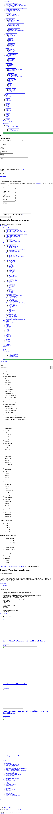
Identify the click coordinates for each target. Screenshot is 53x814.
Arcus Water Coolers (10, 18)
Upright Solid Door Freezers (14, 29)
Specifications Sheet (4, 613)
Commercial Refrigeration (11, 3)
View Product (6, 645)
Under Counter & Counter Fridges (15, 23)
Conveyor (10, 56)
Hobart (7, 105)
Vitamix (7, 508)
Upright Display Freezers (13, 28)
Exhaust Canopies (9, 11)
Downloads (5, 586)
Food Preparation (12, 70)
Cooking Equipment (10, 34)
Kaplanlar (8, 108)
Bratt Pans (10, 36)
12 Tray (7, 558)
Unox (7, 505)
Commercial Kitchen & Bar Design (13, 4)
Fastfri (7, 454)
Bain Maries (11, 73)
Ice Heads (10, 65)
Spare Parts (5, 123)
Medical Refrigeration (10, 88)
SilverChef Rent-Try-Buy (13, 15)
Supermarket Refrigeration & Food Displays (15, 76)
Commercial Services (7, 1)
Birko (7, 432)
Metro (7, 477)
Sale (4, 133)
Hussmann (8, 462)
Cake (9, 85)
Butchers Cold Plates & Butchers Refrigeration (16, 8)
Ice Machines (8, 63)
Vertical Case (11, 78)
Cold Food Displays (12, 75)
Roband (7, 488)
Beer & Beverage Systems (11, 6)
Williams (7, 118)
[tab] (28, 585)
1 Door (7, 523)
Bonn (7, 436)
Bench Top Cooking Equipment (15, 69)
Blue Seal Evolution (10, 96)
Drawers (8, 531)
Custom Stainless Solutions (11, 766)
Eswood (7, 101)
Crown (7, 447)
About (4, 124)
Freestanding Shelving (10, 91)
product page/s (39, 183)
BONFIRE (2, 813)
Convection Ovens (12, 50)
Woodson (8, 516)
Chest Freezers (11, 31)
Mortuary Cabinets (12, 90)
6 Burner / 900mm (10, 547)
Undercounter (11, 61)
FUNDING (8, 13)
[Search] (51, 367)
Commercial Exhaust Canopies (12, 765)
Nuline (7, 482)
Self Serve (10, 81)
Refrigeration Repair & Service (12, 778)
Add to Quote (3, 583)
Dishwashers (8, 55)
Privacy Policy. (22, 169)
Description (5, 585)
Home (1, 566)
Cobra (7, 99)
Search (1, 365)
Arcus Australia (3, 225)
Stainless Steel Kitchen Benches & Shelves (15, 93)
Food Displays (9, 790)
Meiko (7, 473)
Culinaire (7, 449)
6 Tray (7, 560)
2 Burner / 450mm (9, 540)
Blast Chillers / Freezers (11, 33)
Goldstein (8, 104)
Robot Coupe (8, 110)
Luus (7, 471)
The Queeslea (11, 129)
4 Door (7, 529)
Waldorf (7, 115)
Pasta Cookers (11, 44)
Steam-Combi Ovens (12, 53)
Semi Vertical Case (12, 79)
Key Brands (5, 94)
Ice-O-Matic (8, 106)
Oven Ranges (11, 43)
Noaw (7, 480)
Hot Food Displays (12, 74)
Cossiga (7, 445)
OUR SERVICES (7, 763)
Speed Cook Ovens (12, 54)
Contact (4, 131)
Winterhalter (8, 119)
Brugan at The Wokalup (13, 126)
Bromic (7, 98)
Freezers (7, 26)
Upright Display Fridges (13, 20)
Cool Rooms (8, 797)
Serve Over (10, 80)
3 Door (7, 527)
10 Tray (7, 556)
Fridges (7, 782)
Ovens (7, 384)
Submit (2, 170)
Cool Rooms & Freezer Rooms (12, 9)
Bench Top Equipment (10, 68)
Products (5, 16)
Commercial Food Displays (11, 71)
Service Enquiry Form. (10, 121)
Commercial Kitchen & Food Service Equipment (16, 5)
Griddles (10, 41)
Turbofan (8, 114)
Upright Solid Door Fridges (14, 21)
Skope (7, 499)
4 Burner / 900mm (9, 545)
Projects (7, 125)
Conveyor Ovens (12, 51)
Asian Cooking (11, 35)
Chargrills (10, 38)
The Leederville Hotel (13, 128)
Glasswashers (11, 58)
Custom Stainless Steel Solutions (13, 10)
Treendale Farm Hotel (13, 130)
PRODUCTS (6, 779)
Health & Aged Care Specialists (12, 769)
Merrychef (8, 109)
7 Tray (7, 562)
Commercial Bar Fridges (13, 25)
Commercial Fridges (10, 19)
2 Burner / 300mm (9, 538)
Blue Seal (8, 434)
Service (4, 120)
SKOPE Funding (12, 14)
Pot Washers (11, 60)
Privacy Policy (19, 812)
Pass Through (11, 59)
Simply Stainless (9, 497)
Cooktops (10, 39)
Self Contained (11, 64)
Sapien (7, 492)
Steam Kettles (11, 46)
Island (9, 83)
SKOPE (7, 113)
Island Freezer (11, 84)
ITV (6, 467)
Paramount (8, 484)
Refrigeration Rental (10, 775)
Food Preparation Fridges (13, 24)
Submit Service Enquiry (5, 216)
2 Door (7, 525)
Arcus (7, 95)
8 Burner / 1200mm (10, 549)
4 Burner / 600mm (10, 542)
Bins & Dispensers (12, 66)
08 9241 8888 (7, 807)
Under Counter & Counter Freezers (16, 30)
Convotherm (8, 100)
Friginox (7, 103)
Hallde (7, 460)
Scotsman (8, 111)
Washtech (8, 116)
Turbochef (8, 501)
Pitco (6, 486)
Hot (9, 86)
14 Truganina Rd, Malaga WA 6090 (13, 809)
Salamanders (11, 45)
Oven (7, 48)
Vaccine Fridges (11, 89)
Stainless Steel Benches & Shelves (13, 795)
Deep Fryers (11, 40)
